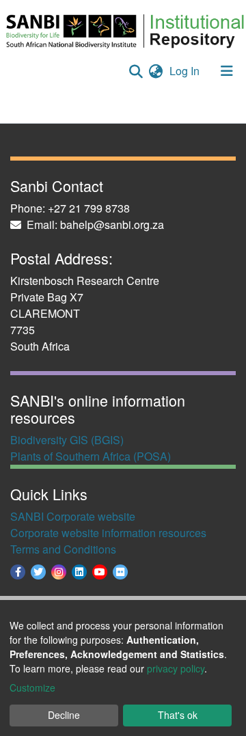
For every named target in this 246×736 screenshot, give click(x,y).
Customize (32, 687)
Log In (185, 71)
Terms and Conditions (63, 549)
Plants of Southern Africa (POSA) (90, 456)
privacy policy (175, 668)
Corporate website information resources (108, 533)
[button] (155, 71)
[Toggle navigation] (227, 71)
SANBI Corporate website (72, 516)
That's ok (177, 715)
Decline (64, 715)
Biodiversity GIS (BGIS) (67, 440)
